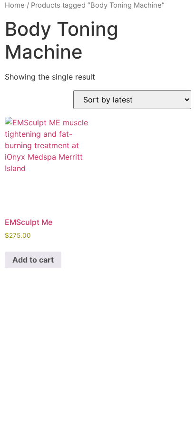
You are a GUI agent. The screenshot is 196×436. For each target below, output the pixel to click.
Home (15, 5)
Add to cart (33, 259)
